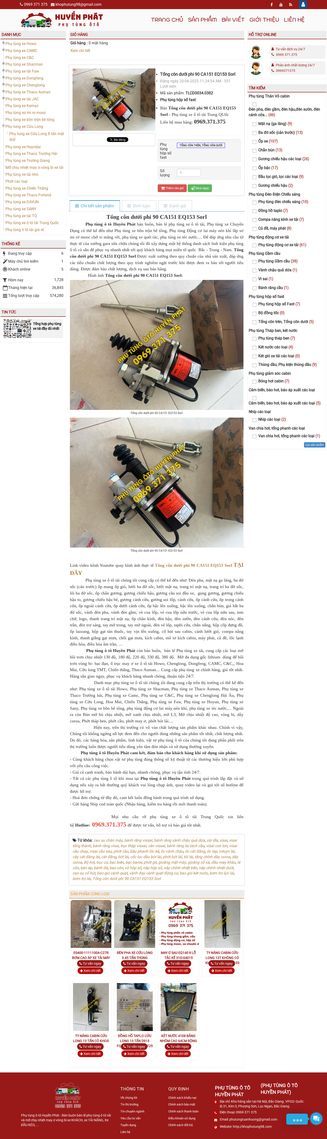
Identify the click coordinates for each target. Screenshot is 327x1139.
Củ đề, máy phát (275, 228)
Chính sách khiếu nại (182, 1097)
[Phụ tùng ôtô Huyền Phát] (62, 19)
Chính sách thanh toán (183, 1111)
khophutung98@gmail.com (78, 4)
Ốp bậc (268, 167)
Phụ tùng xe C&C (20, 57)
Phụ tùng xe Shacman (24, 64)
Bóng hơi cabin (273, 381)
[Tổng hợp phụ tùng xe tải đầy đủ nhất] (17, 328)
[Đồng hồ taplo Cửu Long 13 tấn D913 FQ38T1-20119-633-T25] (135, 1006)
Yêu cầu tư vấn (130, 1118)
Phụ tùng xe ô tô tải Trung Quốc (32, 223)
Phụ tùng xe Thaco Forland (28, 195)
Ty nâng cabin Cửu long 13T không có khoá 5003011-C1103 (222, 958)
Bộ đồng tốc (271, 313)
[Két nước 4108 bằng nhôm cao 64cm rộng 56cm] (179, 1006)
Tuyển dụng (128, 1125)
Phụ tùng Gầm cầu (278, 261)
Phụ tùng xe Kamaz (22, 105)
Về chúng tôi (128, 1097)
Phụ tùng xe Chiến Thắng (27, 188)
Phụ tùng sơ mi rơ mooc (26, 112)
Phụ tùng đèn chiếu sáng (283, 201)
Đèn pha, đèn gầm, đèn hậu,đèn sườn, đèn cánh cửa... (284, 112)
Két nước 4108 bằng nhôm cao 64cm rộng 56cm (178, 1041)
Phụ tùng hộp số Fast (279, 304)
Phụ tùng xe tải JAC (22, 99)
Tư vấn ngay (91, 963)
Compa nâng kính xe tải (281, 219)
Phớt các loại (17, 181)
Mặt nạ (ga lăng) (275, 123)
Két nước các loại (275, 347)
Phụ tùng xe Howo (21, 43)
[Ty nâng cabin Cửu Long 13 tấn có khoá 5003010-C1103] (91, 1006)
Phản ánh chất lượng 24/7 (295, 65)
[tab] (94, 206)
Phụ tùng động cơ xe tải (282, 245)
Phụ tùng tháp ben (276, 338)
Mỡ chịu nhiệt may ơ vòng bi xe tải (34, 167)
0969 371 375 (35, 4)
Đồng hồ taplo (273, 210)
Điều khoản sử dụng (181, 1118)
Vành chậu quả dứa (277, 270)
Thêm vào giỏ (174, 188)
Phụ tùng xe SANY (21, 209)
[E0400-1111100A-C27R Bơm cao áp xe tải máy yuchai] (103, 923)
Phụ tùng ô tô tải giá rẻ (25, 229)
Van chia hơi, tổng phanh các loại (289, 436)
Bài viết (233, 19)
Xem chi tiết (80, 50)
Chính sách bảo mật (181, 1104)
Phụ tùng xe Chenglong (25, 85)
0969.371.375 (286, 55)
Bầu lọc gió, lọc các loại (281, 176)
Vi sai (265, 279)
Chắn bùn (270, 150)
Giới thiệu (264, 19)
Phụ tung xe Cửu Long (24, 126)
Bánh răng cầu (273, 287)
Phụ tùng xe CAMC (21, 50)
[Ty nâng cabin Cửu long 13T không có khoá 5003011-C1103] (222, 923)
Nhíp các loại (272, 419)
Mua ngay (202, 188)
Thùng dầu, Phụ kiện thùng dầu (287, 364)
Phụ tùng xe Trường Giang (28, 160)
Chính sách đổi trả (180, 1125)
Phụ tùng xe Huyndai (23, 147)
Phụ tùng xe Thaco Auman (28, 92)
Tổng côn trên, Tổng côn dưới (201, 145)
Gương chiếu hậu (275, 185)
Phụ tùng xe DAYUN (22, 202)
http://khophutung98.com (252, 1126)
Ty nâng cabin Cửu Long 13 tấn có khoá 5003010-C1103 (91, 1041)
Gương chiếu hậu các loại (283, 159)
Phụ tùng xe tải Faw (22, 71)
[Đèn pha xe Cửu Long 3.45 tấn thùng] (146, 923)
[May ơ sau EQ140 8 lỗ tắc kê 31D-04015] (182, 923)
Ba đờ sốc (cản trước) (280, 132)
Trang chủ (167, 19)
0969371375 (285, 71)
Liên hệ (294, 19)
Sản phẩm (202, 19)
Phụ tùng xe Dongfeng (24, 78)
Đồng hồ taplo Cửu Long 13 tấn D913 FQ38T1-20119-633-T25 (135, 1041)
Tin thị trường (129, 1104)
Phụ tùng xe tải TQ (21, 216)
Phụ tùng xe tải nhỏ (22, 174)
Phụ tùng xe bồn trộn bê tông (30, 119)
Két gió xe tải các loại (279, 356)
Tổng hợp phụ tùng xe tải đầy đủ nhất (47, 326)
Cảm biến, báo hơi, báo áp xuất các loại (285, 403)
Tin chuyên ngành (132, 1111)
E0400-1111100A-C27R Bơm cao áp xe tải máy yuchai (91, 958)
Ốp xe (268, 141)
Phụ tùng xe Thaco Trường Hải (31, 153)
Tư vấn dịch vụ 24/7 (290, 49)
